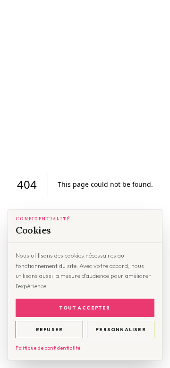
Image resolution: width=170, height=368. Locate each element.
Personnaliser (120, 329)
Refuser (49, 329)
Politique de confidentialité (48, 347)
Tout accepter (85, 308)
